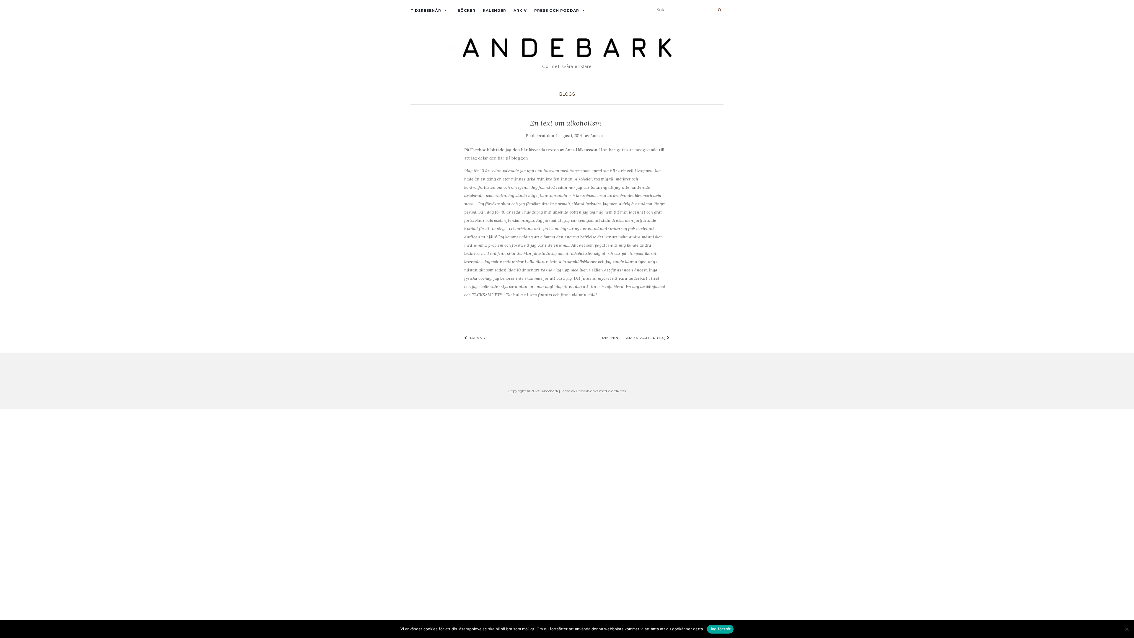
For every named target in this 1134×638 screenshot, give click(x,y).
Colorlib (582, 391)
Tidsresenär (425, 10)
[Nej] (1127, 629)
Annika (596, 135)
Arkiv (520, 10)
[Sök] (720, 10)
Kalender (494, 10)
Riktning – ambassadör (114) (634, 338)
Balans (476, 338)
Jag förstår (720, 628)
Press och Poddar (556, 10)
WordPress (617, 391)
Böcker (466, 10)
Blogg (567, 94)
